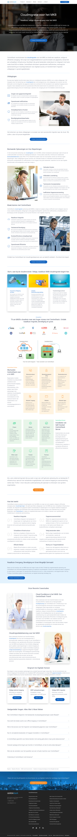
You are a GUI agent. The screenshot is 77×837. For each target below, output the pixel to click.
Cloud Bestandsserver (33, 798)
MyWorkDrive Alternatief (54, 814)
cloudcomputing (47, 626)
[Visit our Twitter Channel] (33, 828)
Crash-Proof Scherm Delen (55, 803)
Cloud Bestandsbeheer (33, 805)
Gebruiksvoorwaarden (43, 835)
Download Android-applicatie (55, 823)
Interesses (28, 1)
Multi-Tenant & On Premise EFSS (56, 796)
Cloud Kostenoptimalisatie (34, 823)
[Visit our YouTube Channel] (36, 828)
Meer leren (17, 697)
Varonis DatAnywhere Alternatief (56, 812)
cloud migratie (19, 209)
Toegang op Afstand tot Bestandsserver (36, 810)
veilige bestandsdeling (15, 649)
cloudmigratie (31, 57)
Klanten (34, 1)
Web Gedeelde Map (32, 821)
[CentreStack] (11, 2)
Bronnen (39, 1)
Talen (46, 1)
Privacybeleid (35, 835)
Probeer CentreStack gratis (38, 40)
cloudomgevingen (20, 506)
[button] (38, 715)
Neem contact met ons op (58, 835)
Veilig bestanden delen (33, 796)
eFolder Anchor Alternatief (55, 810)
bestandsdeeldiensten (13, 156)
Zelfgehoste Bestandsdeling (34, 807)
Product (22, 1)
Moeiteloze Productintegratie (55, 805)
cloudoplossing (40, 603)
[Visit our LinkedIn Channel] (43, 828)
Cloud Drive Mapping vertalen (34, 819)
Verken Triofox (38, 489)
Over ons (50, 835)
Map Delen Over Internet (33, 812)
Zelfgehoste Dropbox (33, 803)
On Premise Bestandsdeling (34, 817)
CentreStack (19, 511)
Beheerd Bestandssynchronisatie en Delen (58, 798)
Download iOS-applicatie (54, 821)
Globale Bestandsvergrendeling (37, 291)
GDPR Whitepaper (53, 819)
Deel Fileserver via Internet (34, 814)
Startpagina (67, 835)
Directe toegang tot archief (55, 817)
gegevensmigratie (57, 673)
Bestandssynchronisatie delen (34, 801)
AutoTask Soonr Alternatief (55, 807)
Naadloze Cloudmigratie (54, 801)
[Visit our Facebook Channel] (39, 828)
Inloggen (65, 1)
